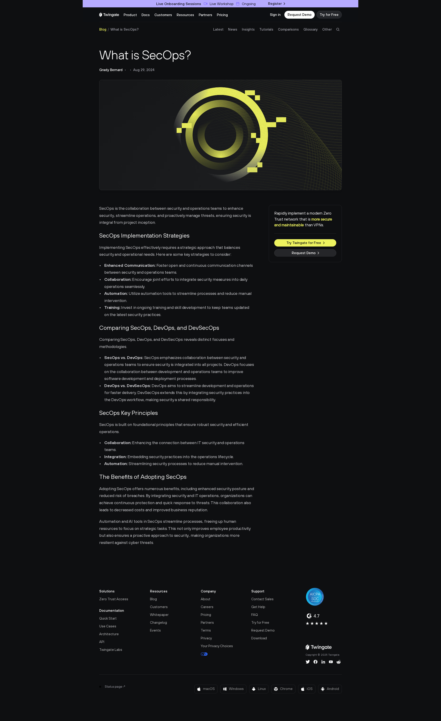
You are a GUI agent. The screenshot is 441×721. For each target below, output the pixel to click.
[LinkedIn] (323, 662)
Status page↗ (115, 686)
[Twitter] (308, 662)
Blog (102, 29)
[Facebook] (316, 662)
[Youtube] (331, 662)
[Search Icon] (338, 29)
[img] (109, 14)
